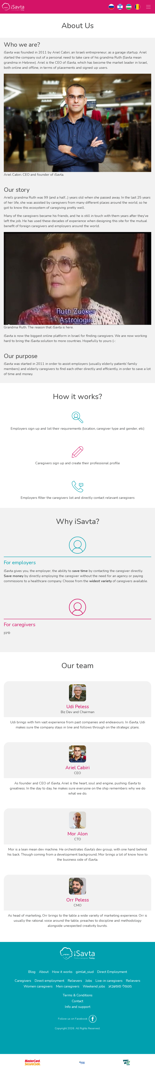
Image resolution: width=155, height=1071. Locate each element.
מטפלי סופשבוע (120, 986)
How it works (62, 972)
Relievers (75, 980)
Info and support (77, 1006)
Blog (32, 972)
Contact (77, 1001)
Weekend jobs (94, 986)
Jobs (88, 980)
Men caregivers (67, 986)
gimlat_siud (85, 972)
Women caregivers (38, 986)
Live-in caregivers (108, 980)
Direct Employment (112, 972)
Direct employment (49, 980)
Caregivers (23, 980)
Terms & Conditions (77, 995)
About (44, 972)
